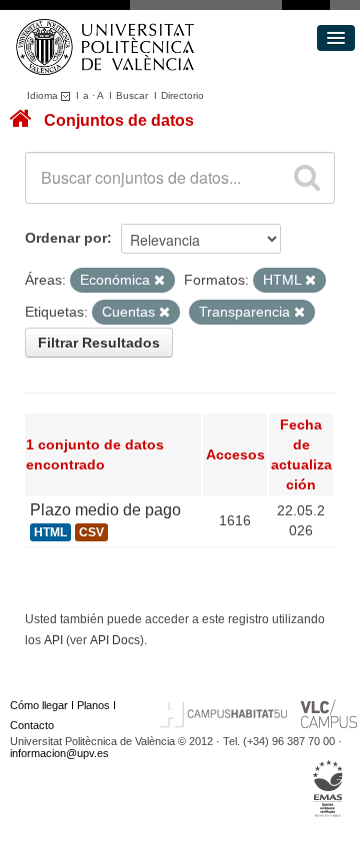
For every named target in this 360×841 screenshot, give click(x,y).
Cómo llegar (39, 705)
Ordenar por (66, 238)
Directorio (182, 95)
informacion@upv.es (59, 753)
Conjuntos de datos (119, 120)
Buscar (132, 95)
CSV (91, 532)
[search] (307, 178)
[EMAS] (328, 788)
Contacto (32, 725)
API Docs (115, 640)
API (53, 640)
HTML (50, 532)
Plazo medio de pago (105, 509)
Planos (93, 705)
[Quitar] (159, 281)
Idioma (44, 95)
